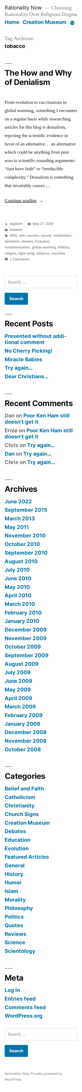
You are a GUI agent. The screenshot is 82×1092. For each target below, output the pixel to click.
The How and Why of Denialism (38, 77)
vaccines (58, 253)
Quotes (14, 925)
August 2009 (21, 664)
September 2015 (26, 510)
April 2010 (18, 595)
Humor (13, 882)
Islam (11, 891)
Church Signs (22, 814)
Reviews (15, 934)
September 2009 (26, 655)
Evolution (42, 241)
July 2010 (17, 570)
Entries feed (20, 999)
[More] (72, 22)
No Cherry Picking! (28, 351)
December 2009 (25, 629)
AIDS (13, 235)
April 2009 (18, 698)
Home (12, 22)
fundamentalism (17, 247)
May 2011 (17, 527)
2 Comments (19, 259)
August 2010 (21, 561)
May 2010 (17, 587)
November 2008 (25, 741)
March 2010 (20, 604)
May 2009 (18, 689)
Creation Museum (44, 22)
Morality (15, 900)
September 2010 (26, 553)
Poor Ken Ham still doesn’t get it (37, 418)
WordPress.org (23, 1016)
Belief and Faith (24, 788)
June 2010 (18, 578)
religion (10, 253)
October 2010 (22, 544)
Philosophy (19, 908)
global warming (44, 247)
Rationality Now (23, 7)
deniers (27, 241)
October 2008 (23, 749)
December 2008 (25, 732)
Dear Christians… (26, 376)
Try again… (19, 368)
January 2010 (22, 621)
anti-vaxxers (29, 235)
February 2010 (23, 612)
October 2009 (23, 647)
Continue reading (24, 200)
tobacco (42, 253)
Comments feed (25, 1007)
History (14, 874)
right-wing (26, 253)
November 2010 (25, 535)
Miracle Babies (23, 359)
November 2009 (25, 638)
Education (17, 840)
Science (15, 942)
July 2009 (17, 672)
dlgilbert (16, 224)
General (16, 230)
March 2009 (20, 706)
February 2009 (23, 715)
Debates (15, 831)
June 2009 (18, 681)
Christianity (20, 805)
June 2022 (18, 501)
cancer (46, 235)
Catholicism (20, 797)
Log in (12, 990)
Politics (63, 247)
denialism (12, 241)
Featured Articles (27, 857)
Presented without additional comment (36, 339)
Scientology (20, 951)
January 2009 (22, 724)
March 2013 (20, 518)
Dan (10, 454)
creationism (62, 235)
